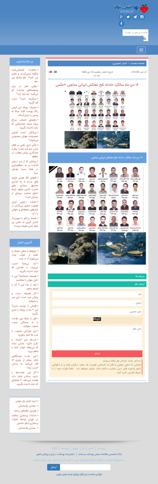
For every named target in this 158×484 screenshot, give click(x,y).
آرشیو (76, 448)
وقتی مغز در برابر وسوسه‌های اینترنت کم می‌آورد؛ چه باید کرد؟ (25, 90)
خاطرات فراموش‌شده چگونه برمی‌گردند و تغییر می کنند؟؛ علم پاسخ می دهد (25, 76)
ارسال (54, 467)
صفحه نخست (137, 63)
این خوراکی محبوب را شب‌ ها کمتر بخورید (25, 333)
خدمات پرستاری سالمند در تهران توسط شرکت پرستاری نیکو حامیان (25, 419)
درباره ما (101, 448)
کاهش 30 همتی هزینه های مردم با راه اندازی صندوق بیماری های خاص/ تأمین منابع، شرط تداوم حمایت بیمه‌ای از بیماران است (25, 187)
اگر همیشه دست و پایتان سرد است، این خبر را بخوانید (25, 297)
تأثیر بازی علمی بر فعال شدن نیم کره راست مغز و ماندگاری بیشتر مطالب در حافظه (25, 151)
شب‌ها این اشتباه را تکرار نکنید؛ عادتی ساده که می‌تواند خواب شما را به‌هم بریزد (25, 346)
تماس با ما (88, 448)
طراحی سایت (95, 474)
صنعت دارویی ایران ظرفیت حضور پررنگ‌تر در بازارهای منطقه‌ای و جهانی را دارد (25, 208)
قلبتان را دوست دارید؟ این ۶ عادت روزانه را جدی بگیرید (25, 310)
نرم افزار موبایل (80, 474)
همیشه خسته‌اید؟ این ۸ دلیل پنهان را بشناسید (25, 278)
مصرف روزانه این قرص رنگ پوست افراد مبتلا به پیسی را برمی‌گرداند (25, 111)
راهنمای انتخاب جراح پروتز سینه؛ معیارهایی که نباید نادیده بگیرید (25, 124)
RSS (54, 448)
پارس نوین (61, 474)
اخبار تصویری (120, 63)
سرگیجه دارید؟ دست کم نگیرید (25, 101)
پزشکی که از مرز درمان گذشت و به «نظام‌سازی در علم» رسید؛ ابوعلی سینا (25, 167)
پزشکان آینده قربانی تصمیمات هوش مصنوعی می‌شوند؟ (25, 136)
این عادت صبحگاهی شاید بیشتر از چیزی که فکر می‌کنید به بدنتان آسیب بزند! (25, 362)
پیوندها (65, 448)
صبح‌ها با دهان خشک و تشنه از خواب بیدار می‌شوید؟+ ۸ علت (25, 255)
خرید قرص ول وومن (25, 401)
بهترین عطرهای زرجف (25, 411)
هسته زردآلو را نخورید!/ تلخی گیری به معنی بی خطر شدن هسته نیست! (25, 222)
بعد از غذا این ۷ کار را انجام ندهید (25, 287)
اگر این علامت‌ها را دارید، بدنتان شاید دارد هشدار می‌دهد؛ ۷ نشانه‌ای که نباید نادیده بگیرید (25, 378)
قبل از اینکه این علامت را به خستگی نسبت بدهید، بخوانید (25, 322)
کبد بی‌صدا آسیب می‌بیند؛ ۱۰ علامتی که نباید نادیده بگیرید (25, 268)
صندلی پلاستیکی (27, 406)
